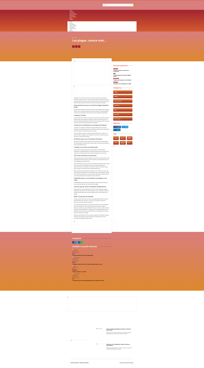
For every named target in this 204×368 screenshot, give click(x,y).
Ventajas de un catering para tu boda (122, 83)
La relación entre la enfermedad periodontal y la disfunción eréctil (88, 280)
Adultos (71, 23)
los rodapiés (89, 200)
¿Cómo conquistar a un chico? (79, 271)
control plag (87, 99)
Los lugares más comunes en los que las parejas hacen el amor (87, 264)
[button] (102, 20)
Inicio (71, 21)
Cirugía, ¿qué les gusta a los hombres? (122, 80)
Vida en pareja (73, 16)
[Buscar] (134, 5)
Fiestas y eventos (73, 25)
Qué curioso (72, 24)
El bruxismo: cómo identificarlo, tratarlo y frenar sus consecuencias (118, 345)
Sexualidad (72, 27)
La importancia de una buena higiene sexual (122, 76)
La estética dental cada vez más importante (82, 255)
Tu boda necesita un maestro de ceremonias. (121, 71)
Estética (71, 19)
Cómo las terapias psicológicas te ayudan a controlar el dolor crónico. (118, 329)
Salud (71, 29)
